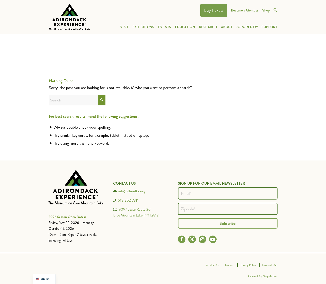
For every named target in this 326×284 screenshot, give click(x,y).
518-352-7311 (128, 200)
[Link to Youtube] (212, 239)
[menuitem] (213, 10)
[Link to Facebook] (181, 239)
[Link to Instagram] (202, 239)
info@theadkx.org (131, 191)
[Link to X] (192, 239)
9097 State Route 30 (135, 209)
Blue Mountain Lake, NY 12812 (135, 215)
